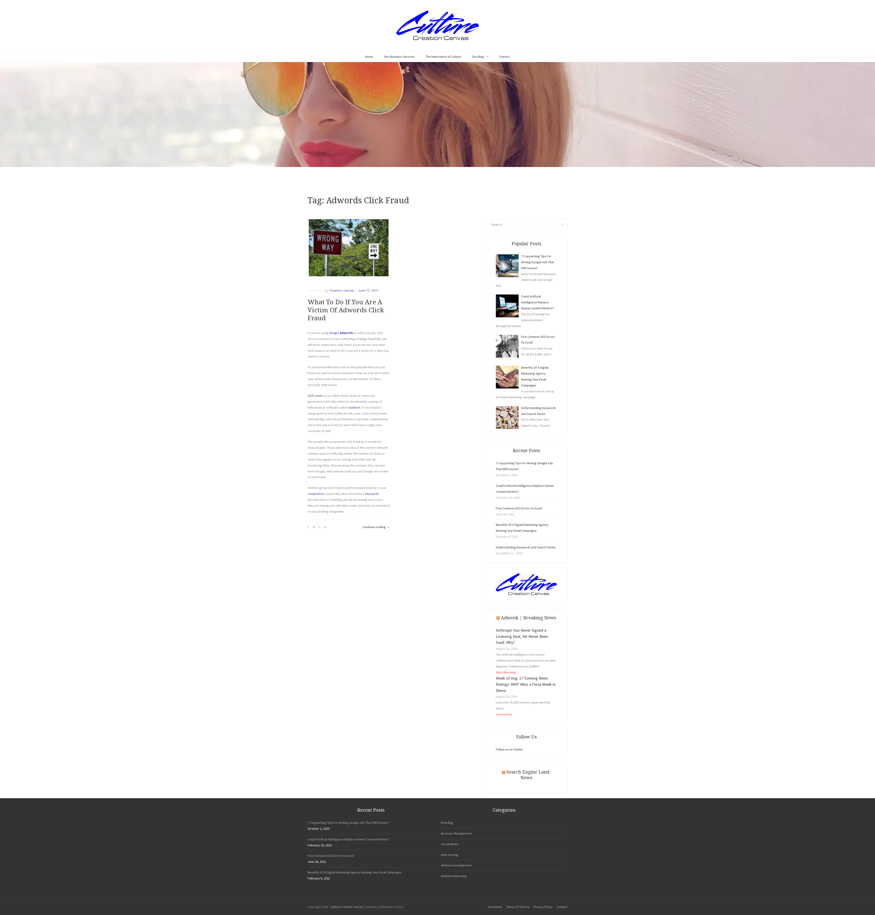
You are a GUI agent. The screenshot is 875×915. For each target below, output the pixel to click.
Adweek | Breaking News (528, 617)
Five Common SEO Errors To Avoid (519, 508)
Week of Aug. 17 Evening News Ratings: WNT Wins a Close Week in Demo (526, 684)
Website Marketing (454, 876)
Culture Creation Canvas (346, 907)
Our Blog (478, 57)
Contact (504, 57)
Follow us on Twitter (509, 749)
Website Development (456, 865)
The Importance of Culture (443, 57)
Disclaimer (495, 907)
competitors (316, 494)
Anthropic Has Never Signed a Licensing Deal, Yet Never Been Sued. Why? (522, 636)
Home (369, 57)
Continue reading (376, 527)
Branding (447, 823)
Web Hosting (449, 855)
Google (341, 333)
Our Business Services (399, 57)
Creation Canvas (341, 290)
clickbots (354, 407)
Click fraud (315, 396)
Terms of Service (518, 907)
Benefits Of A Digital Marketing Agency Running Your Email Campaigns (355, 872)
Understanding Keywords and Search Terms (526, 547)
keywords (372, 494)
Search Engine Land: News (528, 774)
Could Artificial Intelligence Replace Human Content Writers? (348, 839)
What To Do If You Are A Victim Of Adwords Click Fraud (346, 310)
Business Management (456, 833)
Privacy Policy (543, 907)
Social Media (449, 844)
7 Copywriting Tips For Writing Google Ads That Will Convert (348, 823)
